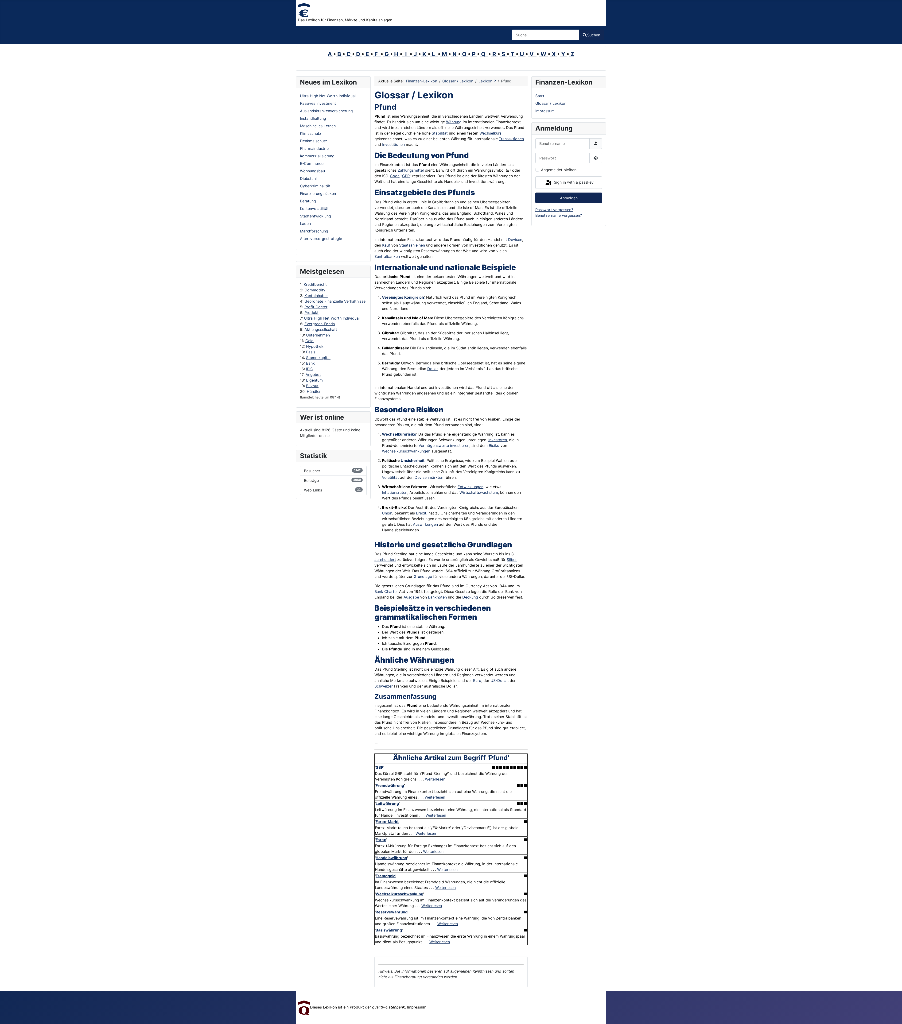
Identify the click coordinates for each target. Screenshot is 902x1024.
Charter (390, 591)
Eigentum (314, 380)
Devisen (515, 239)
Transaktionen (511, 138)
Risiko (494, 445)
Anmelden (569, 198)
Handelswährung (391, 857)
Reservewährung (392, 912)
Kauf (386, 245)
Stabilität (440, 133)
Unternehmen (318, 335)
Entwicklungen (470, 486)
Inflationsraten (394, 492)
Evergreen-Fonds (319, 323)
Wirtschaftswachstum (478, 492)
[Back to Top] (893, 1015)
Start (539, 95)
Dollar (432, 368)
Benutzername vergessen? (558, 215)
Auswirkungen (425, 524)
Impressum (545, 110)
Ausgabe (411, 597)
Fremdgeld (386, 875)
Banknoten (437, 597)
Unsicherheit (412, 460)
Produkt (311, 312)
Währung (454, 122)
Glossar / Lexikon (550, 103)
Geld (309, 340)
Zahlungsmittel (411, 170)
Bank (310, 363)
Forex (381, 839)
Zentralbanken (387, 256)
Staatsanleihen (412, 245)
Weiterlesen (435, 779)
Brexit (421, 513)
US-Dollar (499, 680)
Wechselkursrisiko (399, 434)
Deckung (470, 597)
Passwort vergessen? (554, 209)
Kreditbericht (315, 284)
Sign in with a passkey (573, 182)
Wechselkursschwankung (399, 894)
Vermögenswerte (434, 445)
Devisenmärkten (429, 477)
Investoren (497, 439)
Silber (512, 559)
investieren (459, 445)
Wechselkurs (490, 133)
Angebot (313, 374)
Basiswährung (389, 930)
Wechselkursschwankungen (406, 451)
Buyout (312, 385)
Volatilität (390, 477)
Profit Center (315, 307)
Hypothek (314, 346)
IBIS (309, 369)
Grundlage (423, 576)
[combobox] (545, 35)
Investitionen (393, 144)
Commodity (314, 290)
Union (387, 513)
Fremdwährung (390, 785)
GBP (406, 176)
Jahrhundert (385, 559)
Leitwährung (387, 803)
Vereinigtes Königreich (403, 297)
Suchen (593, 35)
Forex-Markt (387, 821)
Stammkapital (318, 357)
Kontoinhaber (316, 295)
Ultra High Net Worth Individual (332, 318)
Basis (310, 352)
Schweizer (383, 686)
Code (395, 176)
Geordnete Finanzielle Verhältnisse (334, 301)
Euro (477, 680)
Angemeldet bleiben (558, 169)
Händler (314, 391)
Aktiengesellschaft (320, 329)
